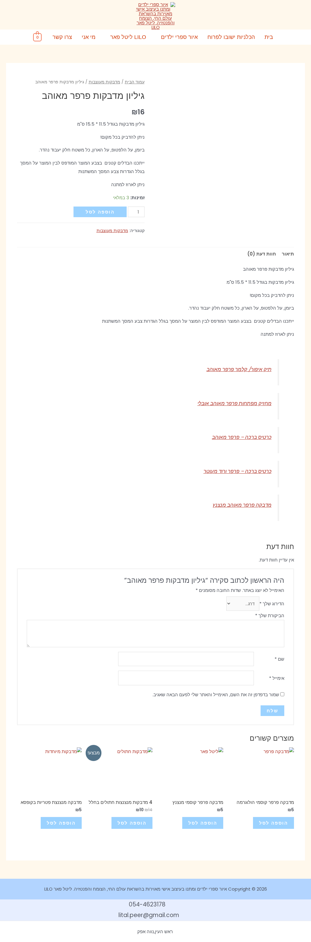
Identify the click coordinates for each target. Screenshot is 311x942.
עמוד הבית (135, 82)
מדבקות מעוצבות (104, 82)
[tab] (288, 253)
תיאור (288, 254)
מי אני (88, 37)
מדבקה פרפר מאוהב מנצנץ (242, 505)
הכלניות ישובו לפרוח (231, 37)
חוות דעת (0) (261, 254)
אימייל (276, 678)
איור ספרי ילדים (179, 37)
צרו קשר (62, 37)
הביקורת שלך (269, 615)
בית (269, 37)
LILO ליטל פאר (128, 37)
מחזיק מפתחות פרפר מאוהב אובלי (234, 403)
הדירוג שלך (271, 603)
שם (279, 659)
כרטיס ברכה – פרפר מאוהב (242, 437)
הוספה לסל (100, 212)
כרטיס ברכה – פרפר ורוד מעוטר (237, 471)
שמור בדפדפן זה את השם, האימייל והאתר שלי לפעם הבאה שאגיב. (215, 694)
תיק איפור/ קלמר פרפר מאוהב (239, 369)
